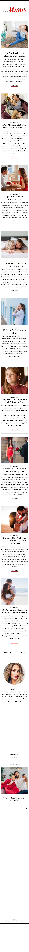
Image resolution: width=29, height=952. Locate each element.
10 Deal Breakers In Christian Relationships (14, 54)
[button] (2, 2)
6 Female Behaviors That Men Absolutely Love (14, 470)
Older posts (8, 652)
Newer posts (21, 652)
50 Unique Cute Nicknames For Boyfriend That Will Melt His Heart (14, 541)
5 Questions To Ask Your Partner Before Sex (14, 265)
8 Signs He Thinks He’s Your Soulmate (14, 198)
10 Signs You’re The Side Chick (14, 331)
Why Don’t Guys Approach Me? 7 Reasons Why (14, 401)
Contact (14, 919)
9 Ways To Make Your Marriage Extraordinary (14, 799)
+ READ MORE (14, 85)
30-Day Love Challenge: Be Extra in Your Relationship (14, 611)
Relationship (14, 50)
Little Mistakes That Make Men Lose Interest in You (14, 126)
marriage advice (14, 795)
